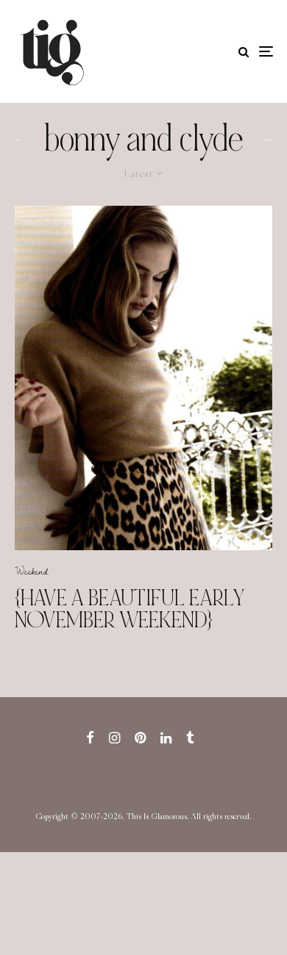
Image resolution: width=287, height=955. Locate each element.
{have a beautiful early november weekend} (130, 609)
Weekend (32, 571)
